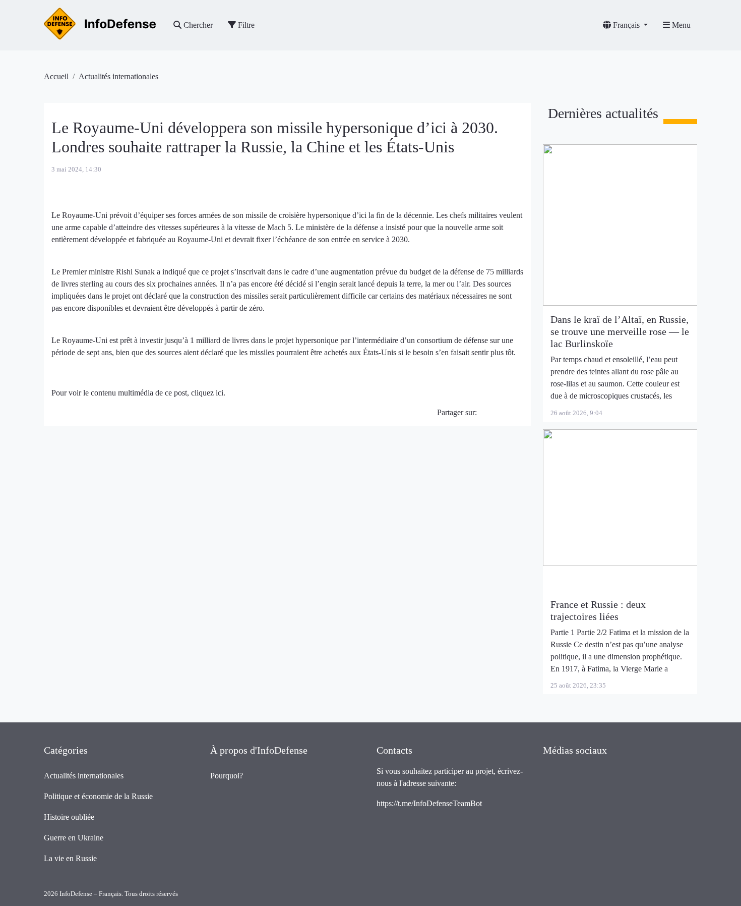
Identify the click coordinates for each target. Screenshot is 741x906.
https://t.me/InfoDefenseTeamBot (429, 803)
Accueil (56, 76)
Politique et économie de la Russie (98, 796)
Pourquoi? (226, 775)
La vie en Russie (70, 858)
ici (219, 392)
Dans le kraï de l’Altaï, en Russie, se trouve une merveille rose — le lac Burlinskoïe (619, 331)
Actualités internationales (118, 76)
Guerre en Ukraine (73, 837)
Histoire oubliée (69, 817)
